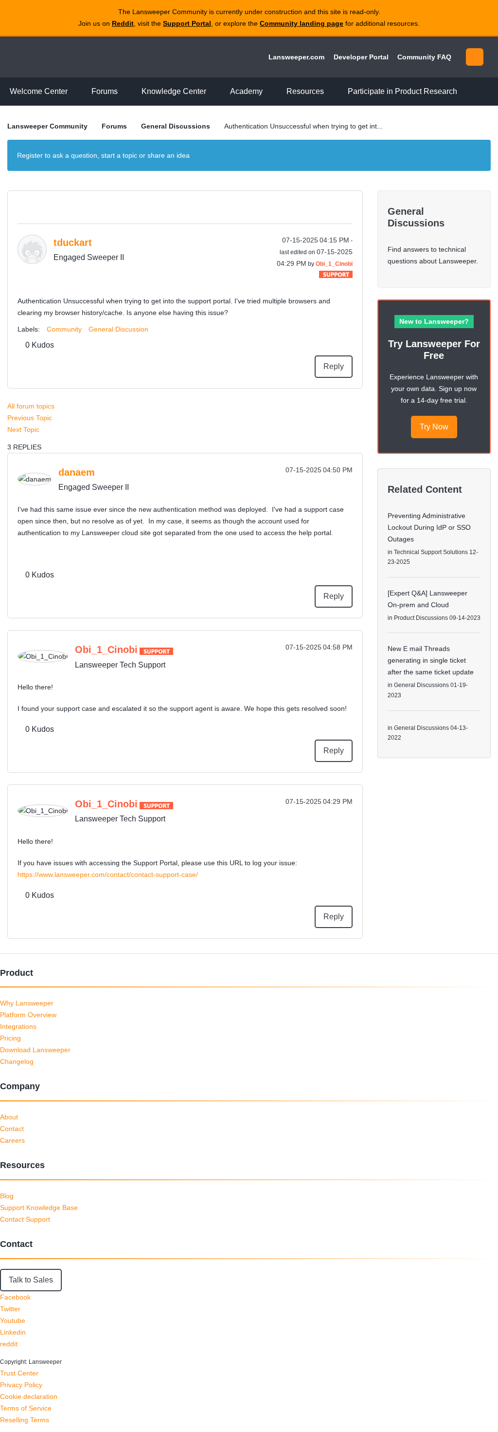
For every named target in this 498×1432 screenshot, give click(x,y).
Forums (114, 126)
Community (64, 329)
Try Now (434, 427)
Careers (12, 1140)
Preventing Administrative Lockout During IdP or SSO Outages (429, 527)
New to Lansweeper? (434, 321)
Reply (333, 366)
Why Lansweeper (26, 1003)
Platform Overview (28, 1015)
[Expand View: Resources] (331, 92)
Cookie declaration (28, 1396)
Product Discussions (421, 617)
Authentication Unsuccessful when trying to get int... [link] (303, 126)
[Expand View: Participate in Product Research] (464, 92)
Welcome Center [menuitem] (39, 91)
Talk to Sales (31, 1280)
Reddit (123, 23)
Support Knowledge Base (39, 1207)
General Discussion (118, 329)
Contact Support (25, 1219)
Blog (7, 1196)
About (9, 1117)
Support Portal (187, 23)
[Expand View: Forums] (125, 92)
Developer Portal (361, 57)
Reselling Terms (24, 1420)
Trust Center (19, 1373)
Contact (12, 1129)
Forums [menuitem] (104, 91)
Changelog (17, 1061)
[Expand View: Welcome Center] (75, 92)
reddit (9, 1344)
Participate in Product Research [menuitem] (402, 91)
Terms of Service (26, 1408)
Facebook (15, 1297)
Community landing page (301, 23)
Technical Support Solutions (431, 552)
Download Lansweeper (35, 1050)
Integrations (18, 1026)
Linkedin (13, 1332)
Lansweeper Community (74, 57)
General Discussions (175, 126)
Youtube (12, 1320)
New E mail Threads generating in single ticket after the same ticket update (431, 660)
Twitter (10, 1309)
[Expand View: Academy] (270, 92)
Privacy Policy (21, 1385)
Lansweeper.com (296, 57)
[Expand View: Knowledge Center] (213, 92)
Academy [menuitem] (246, 91)
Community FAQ (424, 57)
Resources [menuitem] (305, 91)
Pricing (10, 1038)
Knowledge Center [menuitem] (174, 91)
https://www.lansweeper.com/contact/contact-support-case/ (108, 874)
